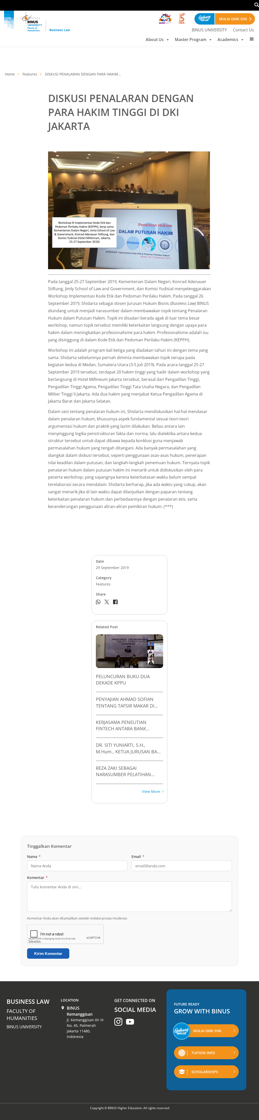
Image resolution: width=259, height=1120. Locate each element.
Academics (228, 39)
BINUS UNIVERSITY (209, 30)
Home (10, 74)
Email (138, 856)
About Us (155, 39)
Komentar (37, 877)
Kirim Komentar (48, 953)
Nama (34, 856)
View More (151, 792)
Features (30, 74)
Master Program (190, 39)
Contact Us (243, 30)
